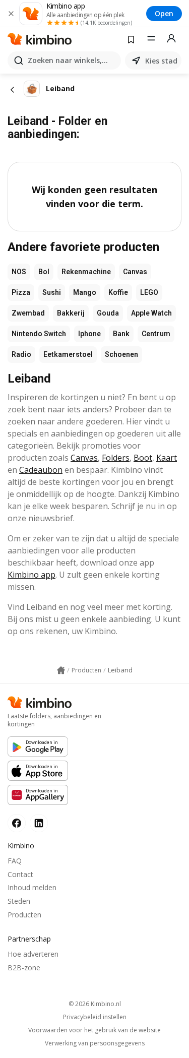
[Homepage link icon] (61, 670)
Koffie (118, 292)
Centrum (156, 334)
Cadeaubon (40, 469)
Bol (43, 272)
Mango (84, 292)
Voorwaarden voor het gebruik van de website (94, 1030)
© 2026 (95, 1004)
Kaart (166, 457)
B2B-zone (24, 967)
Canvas (135, 272)
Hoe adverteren (33, 954)
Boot (143, 457)
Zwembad (28, 313)
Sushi (51, 292)
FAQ (15, 860)
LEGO (149, 292)
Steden (19, 901)
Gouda (108, 313)
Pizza (21, 292)
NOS (19, 272)
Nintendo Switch (39, 334)
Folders (116, 457)
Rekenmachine (86, 272)
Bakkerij (71, 313)
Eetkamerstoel (68, 354)
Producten (24, 914)
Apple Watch (151, 313)
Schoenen (121, 354)
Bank (121, 334)
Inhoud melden (32, 887)
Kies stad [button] (161, 61)
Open (164, 13)
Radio (21, 354)
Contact (20, 874)
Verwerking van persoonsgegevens (95, 1043)
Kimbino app (31, 574)
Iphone (89, 334)
